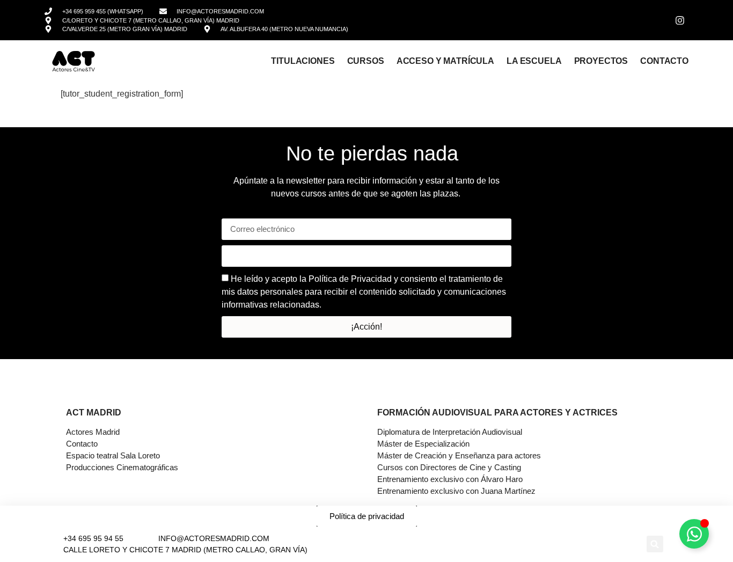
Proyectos (601, 60)
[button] (655, 544)
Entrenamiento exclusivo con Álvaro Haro (450, 479)
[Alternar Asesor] (694, 534)
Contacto (664, 60)
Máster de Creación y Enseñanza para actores (459, 455)
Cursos (365, 60)
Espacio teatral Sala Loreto (113, 455)
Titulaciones (302, 60)
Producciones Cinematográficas (122, 467)
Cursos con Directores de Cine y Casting (449, 467)
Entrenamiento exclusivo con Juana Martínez (456, 490)
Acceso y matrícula (445, 60)
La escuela (534, 60)
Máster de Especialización (423, 443)
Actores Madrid (93, 431)
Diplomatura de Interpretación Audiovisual (449, 431)
